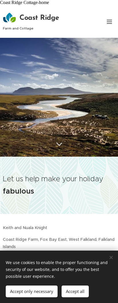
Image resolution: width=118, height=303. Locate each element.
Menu (109, 21)
